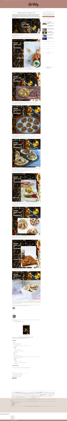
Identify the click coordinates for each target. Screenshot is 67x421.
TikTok (12, 417)
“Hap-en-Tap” (19, 202)
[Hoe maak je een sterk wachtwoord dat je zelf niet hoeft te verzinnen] (44, 38)
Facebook (22, 321)
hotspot (42, 393)
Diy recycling (45, 392)
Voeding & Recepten (5, 0)
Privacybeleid (13, 403)
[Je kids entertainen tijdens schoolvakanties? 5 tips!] (44, 29)
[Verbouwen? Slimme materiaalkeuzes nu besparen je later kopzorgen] (44, 32)
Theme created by (14, 420)
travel (35, 396)
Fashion (22, 0)
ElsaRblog (33, 4)
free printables (26, 393)
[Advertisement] (33, 385)
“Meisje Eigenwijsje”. (31, 300)
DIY (1, 0)
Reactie (13, 372)
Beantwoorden (15, 346)
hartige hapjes (35, 393)
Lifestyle (19, 0)
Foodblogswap (17, 393)
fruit (31, 393)
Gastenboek (13, 404)
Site (12, 376)
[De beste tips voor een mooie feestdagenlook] (26, 329)
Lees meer (48, 16)
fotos (21, 393)
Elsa (21, 11)
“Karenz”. (25, 236)
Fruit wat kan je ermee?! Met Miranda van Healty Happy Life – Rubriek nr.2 (23, 337)
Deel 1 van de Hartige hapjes (15, 35)
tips (31, 396)
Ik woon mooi (46, 393)
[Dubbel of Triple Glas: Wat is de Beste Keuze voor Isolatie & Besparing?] (44, 26)
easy (49, 392)
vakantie (41, 396)
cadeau (23, 392)
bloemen (13, 392)
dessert (35, 392)
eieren (51, 392)
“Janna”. (27, 168)
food (53, 392)
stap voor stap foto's (17, 396)
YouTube (13, 405)
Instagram (19, 321)
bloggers (18, 392)
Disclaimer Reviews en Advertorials (16, 402)
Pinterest (13, 418)
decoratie (31, 392)
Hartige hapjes (30, 11)
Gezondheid (11, 0)
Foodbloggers (13, 393)
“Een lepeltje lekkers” (29, 68)
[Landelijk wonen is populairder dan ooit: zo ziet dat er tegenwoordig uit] (44, 23)
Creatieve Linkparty (27, 392)
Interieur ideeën (50, 393)
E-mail (13, 375)
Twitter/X (16, 321)
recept (42, 394)
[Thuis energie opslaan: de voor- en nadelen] (44, 35)
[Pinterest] (45, 57)
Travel (15, 0)
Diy (40, 392)
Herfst (39, 393)
